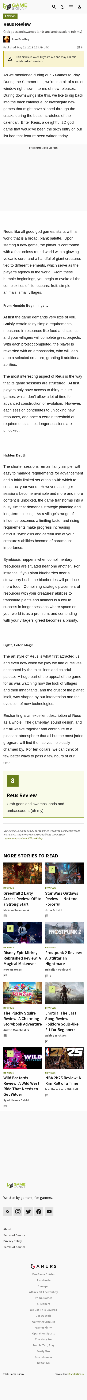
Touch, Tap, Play (43, 1345)
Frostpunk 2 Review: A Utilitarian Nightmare (63, 958)
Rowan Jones (12, 969)
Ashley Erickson (56, 1035)
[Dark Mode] (62, 7)
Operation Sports (43, 1333)
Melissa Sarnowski (16, 910)
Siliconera (43, 1304)
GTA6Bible (43, 1363)
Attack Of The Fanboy (43, 1292)
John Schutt (53, 910)
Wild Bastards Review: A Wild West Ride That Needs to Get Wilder (21, 1086)
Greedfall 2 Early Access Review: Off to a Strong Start (22, 898)
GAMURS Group (75, 1373)
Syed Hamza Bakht (16, 1100)
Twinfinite (43, 1280)
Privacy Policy (12, 1241)
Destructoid (44, 1316)
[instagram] (18, 1211)
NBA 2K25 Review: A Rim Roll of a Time (63, 1080)
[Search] (54, 7)
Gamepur (44, 1286)
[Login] (79, 7)
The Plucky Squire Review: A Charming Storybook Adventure (22, 1018)
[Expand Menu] (71, 7)
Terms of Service (14, 1235)
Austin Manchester (16, 1030)
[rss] (7, 1211)
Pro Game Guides (43, 1274)
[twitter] (28, 1211)
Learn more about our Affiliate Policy (22, 838)
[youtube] (49, 1211)
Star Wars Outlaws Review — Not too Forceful (61, 898)
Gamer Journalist (43, 1321)
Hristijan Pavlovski (58, 969)
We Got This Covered (43, 1310)
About (7, 1229)
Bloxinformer (43, 1357)
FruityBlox (43, 1351)
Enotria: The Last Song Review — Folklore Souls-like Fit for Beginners (62, 1021)
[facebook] (38, 1211)
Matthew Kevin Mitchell (61, 1089)
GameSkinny (43, 1327)
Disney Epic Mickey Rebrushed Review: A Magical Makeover (22, 958)
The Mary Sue (43, 1339)
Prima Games (43, 1298)
